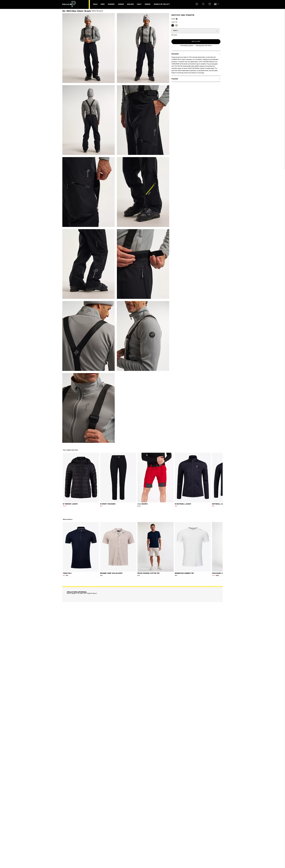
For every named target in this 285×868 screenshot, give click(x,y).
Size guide (174, 35)
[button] (196, 4)
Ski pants (87, 11)
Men (63, 11)
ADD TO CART (196, 41)
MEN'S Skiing (71, 11)
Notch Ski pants (97, 11)
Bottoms (80, 11)
